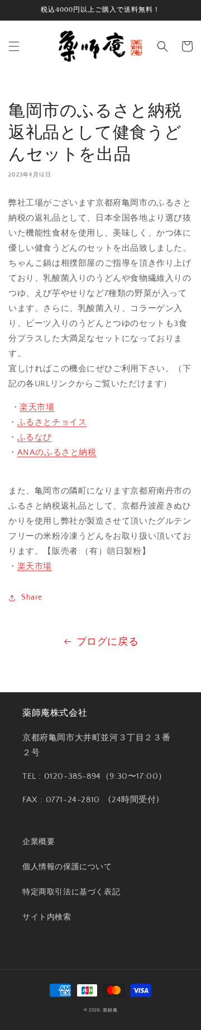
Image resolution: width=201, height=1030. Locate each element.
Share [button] (31, 597)
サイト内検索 (46, 917)
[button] (14, 46)
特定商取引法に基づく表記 (71, 892)
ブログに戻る (107, 642)
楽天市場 (37, 407)
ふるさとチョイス (52, 422)
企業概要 (38, 841)
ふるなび (34, 437)
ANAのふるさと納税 (57, 452)
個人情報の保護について (67, 867)
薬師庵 (110, 1010)
